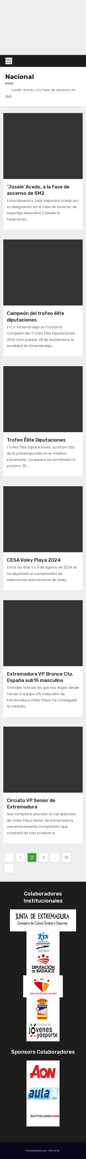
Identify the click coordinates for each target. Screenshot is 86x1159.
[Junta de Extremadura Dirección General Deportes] (43, 942)
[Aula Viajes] (43, 1093)
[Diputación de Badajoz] (43, 964)
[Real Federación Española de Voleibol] (43, 1008)
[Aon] (43, 1071)
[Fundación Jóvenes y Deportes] (43, 1030)
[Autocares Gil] (43, 1115)
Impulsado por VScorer (43, 1150)
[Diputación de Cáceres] (43, 986)
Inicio (9, 83)
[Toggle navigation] (8, 61)
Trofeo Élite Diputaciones (36, 440)
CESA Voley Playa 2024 (34, 560)
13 (66, 857)
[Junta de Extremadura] (43, 920)
